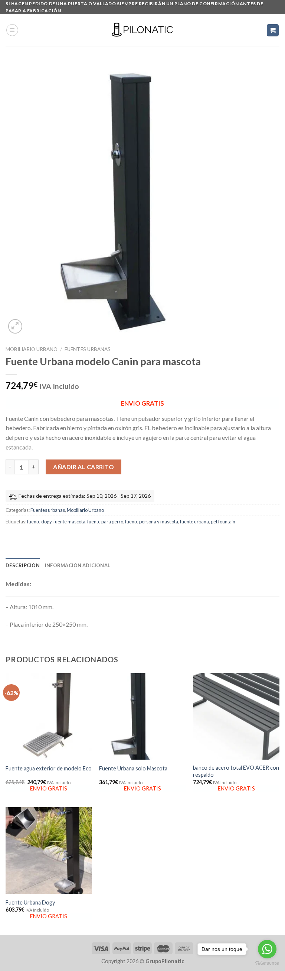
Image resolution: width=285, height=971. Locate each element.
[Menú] (12, 30)
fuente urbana (194, 522)
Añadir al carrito (83, 466)
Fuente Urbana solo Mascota (133, 768)
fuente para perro (105, 522)
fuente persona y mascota (151, 522)
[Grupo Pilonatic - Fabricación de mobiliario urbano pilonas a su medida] (142, 30)
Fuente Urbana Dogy (30, 902)
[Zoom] (15, 326)
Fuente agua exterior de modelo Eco (49, 768)
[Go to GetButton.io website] (267, 963)
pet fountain (223, 522)
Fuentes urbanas (88, 349)
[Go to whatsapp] (267, 949)
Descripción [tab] (23, 565)
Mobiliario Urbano (32, 349)
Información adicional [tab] (77, 565)
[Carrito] (273, 30)
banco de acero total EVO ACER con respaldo (236, 771)
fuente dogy (39, 522)
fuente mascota (69, 522)
